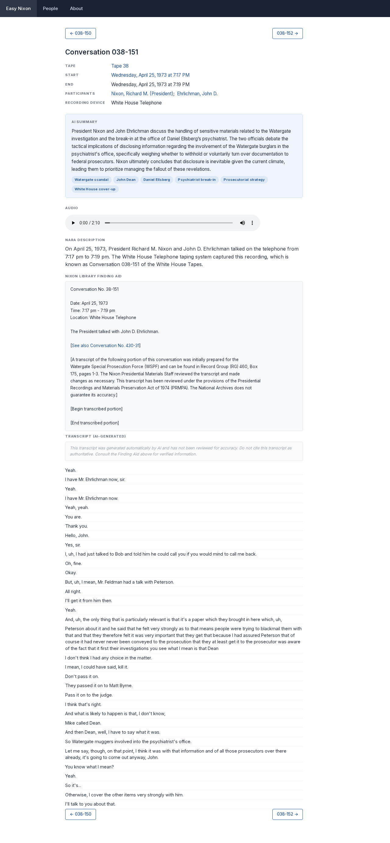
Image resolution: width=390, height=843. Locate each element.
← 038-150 (80, 33)
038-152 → (287, 33)
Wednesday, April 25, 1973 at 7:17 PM (150, 75)
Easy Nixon (18, 8)
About (76, 8)
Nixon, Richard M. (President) (142, 94)
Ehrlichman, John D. (197, 94)
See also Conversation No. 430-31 (105, 345)
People (50, 8)
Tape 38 (120, 66)
